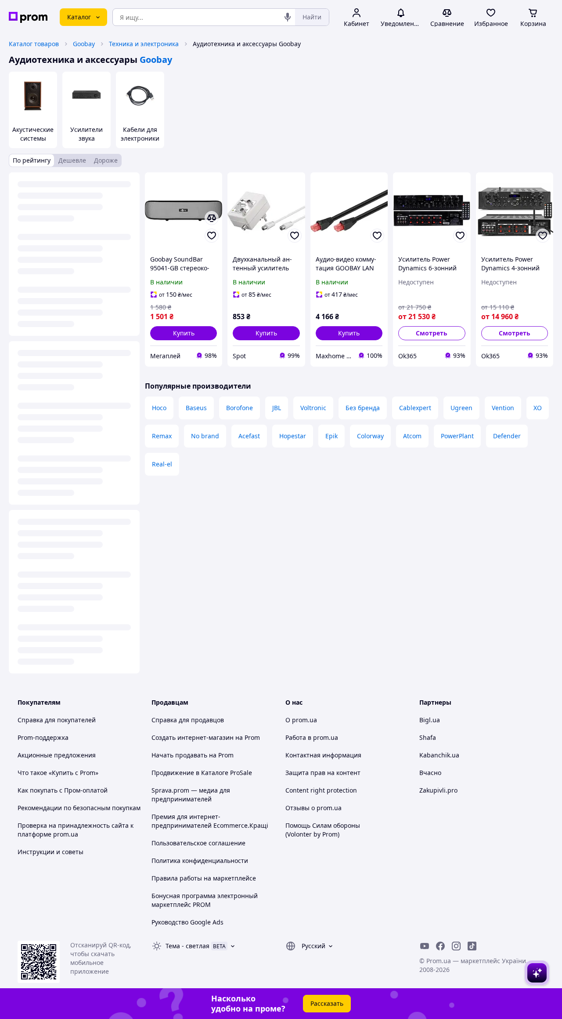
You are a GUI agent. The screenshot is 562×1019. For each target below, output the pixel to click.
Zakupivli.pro (438, 790)
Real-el (162, 464)
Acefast (249, 436)
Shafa (427, 737)
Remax (162, 436)
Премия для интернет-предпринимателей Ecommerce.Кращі (209, 821)
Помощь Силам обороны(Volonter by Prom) (322, 829)
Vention (503, 408)
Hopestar (292, 436)
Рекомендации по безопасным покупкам (79, 808)
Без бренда (363, 408)
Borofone (239, 408)
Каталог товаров (34, 44)
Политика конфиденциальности (199, 860)
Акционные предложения (57, 755)
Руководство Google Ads (187, 922)
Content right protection (321, 790)
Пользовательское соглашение (198, 843)
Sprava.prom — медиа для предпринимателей (190, 794)
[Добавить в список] (212, 236)
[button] (183, 333)
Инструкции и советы (50, 852)
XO (537, 408)
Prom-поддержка (43, 737)
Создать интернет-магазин (192, 737)
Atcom (412, 436)
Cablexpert (415, 408)
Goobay (84, 44)
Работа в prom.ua (311, 737)
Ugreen (461, 408)
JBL (276, 408)
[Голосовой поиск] (287, 17)
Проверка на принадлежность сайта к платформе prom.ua (75, 829)
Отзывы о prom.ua (313, 808)
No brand (205, 436)
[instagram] (456, 946)
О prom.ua (301, 720)
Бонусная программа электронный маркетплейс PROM (204, 900)
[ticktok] (472, 946)
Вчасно (430, 772)
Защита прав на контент (322, 772)
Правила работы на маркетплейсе (203, 878)
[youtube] (424, 946)
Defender (507, 436)
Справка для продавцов (187, 720)
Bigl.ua (429, 720)
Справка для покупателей (57, 720)
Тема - (187, 946)
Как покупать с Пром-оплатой (63, 790)
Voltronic (313, 408)
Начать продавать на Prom (192, 755)
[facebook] (440, 946)
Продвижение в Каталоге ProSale (201, 772)
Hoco (159, 408)
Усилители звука (86, 133)
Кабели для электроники (140, 133)
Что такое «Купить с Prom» (58, 772)
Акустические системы (33, 133)
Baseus (196, 408)
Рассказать (326, 1003)
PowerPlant (457, 436)
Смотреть (431, 333)
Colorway (370, 436)
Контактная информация (323, 755)
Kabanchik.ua (439, 755)
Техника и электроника (144, 44)
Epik (331, 436)
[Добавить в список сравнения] (212, 218)
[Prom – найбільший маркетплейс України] (28, 17)
